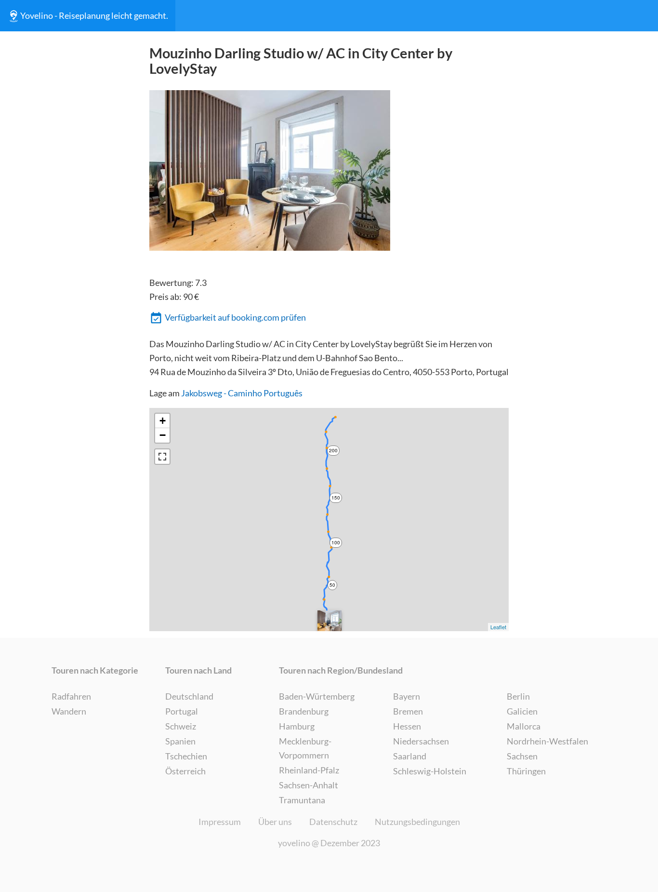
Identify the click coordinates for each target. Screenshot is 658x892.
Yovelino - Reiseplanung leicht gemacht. (94, 15)
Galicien (522, 711)
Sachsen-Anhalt (308, 785)
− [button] (162, 435)
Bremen (408, 711)
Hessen (407, 726)
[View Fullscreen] (162, 456)
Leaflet (498, 627)
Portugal (181, 711)
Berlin (518, 696)
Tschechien (186, 756)
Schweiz (180, 726)
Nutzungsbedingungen (417, 821)
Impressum (219, 821)
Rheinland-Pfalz (309, 770)
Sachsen (522, 756)
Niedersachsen (421, 741)
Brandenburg (304, 711)
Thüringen (526, 771)
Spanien (180, 741)
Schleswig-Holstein (429, 771)
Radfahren (71, 696)
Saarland (409, 756)
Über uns (275, 821)
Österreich (185, 771)
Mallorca (523, 726)
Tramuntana (302, 800)
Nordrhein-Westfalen (547, 741)
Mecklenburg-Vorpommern (305, 748)
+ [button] (162, 421)
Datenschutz (333, 821)
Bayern (406, 696)
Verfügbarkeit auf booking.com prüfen (235, 317)
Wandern (69, 711)
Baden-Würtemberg (317, 696)
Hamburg (297, 726)
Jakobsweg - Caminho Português (242, 393)
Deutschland (189, 696)
